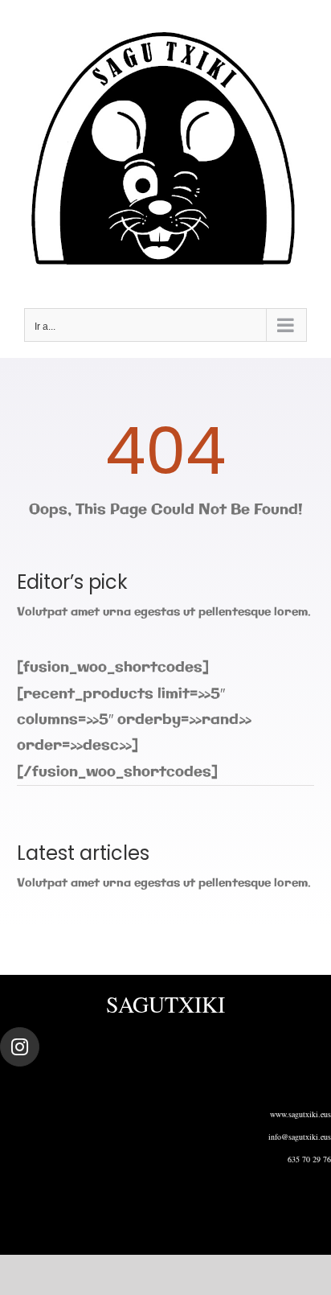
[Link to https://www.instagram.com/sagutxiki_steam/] (19, 1047)
